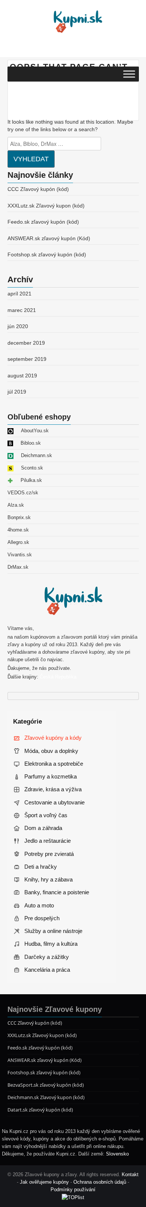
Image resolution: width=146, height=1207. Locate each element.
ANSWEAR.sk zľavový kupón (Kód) (48, 238)
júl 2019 (16, 392)
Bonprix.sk (19, 517)
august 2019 (22, 376)
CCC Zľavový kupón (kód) (38, 189)
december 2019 (26, 343)
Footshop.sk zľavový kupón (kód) (46, 254)
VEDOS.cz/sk (22, 492)
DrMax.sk (17, 567)
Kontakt (130, 1174)
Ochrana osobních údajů (99, 1182)
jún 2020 (17, 326)
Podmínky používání (73, 1189)
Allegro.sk (18, 542)
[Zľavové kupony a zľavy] (77, 21)
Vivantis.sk (19, 554)
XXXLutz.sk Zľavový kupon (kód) (46, 206)
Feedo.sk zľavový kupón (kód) (43, 222)
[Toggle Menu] (129, 73)
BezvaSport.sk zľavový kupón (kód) (45, 1085)
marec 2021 (21, 310)
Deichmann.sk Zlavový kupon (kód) (46, 1097)
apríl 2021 (19, 294)
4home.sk (18, 530)
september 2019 (26, 359)
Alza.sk (15, 505)
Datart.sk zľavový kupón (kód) (40, 1110)
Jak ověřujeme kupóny (44, 1182)
